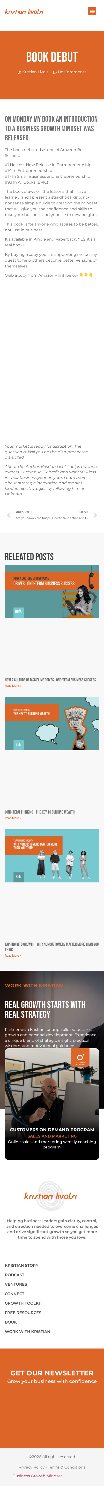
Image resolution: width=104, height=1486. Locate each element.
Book (11, 1322)
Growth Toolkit (23, 1303)
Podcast (14, 1275)
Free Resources (23, 1312)
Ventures (16, 1284)
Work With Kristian (27, 1331)
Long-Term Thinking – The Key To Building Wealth (40, 812)
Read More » (13, 685)
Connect (14, 1294)
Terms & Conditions (66, 1467)
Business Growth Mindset (37, 1476)
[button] (92, 11)
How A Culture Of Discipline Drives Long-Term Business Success (50, 680)
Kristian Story (21, 1265)
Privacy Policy (32, 1467)
